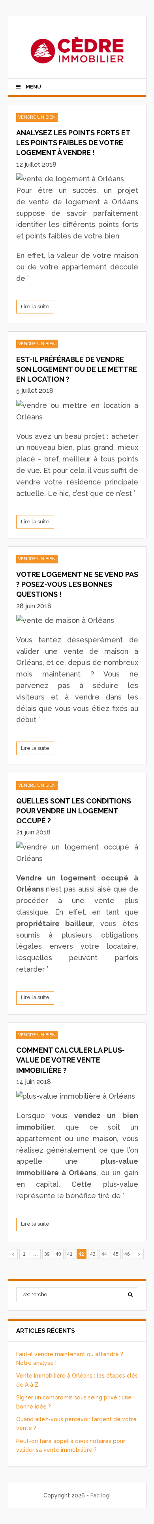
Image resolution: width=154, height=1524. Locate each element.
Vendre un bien (37, 117)
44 (104, 1254)
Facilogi (100, 1495)
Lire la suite (35, 306)
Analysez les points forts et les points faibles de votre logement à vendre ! (73, 143)
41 (70, 1254)
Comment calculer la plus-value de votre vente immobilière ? (70, 1060)
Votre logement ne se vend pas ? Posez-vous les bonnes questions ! (77, 584)
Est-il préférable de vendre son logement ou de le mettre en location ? (76, 369)
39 (47, 1254)
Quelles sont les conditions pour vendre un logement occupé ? (73, 811)
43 (93, 1254)
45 (115, 1254)
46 (127, 1254)
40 (58, 1254)
